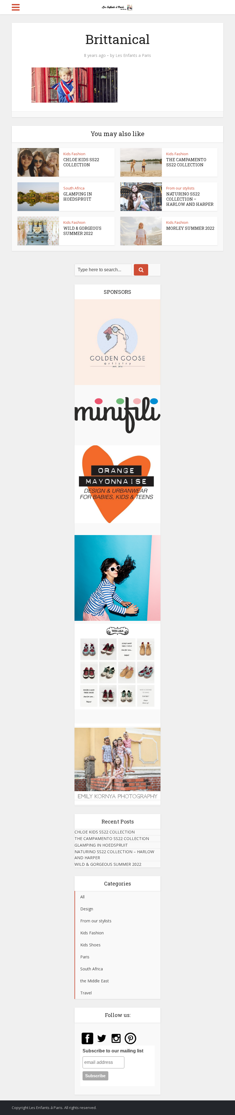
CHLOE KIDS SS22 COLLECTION (81, 162)
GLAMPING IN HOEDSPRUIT (77, 196)
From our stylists (180, 188)
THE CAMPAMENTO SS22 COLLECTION (186, 162)
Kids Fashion (74, 153)
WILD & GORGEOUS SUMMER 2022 (82, 231)
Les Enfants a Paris (133, 55)
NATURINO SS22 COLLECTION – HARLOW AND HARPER (190, 199)
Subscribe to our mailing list (113, 1050)
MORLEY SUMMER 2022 (190, 228)
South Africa (74, 188)
